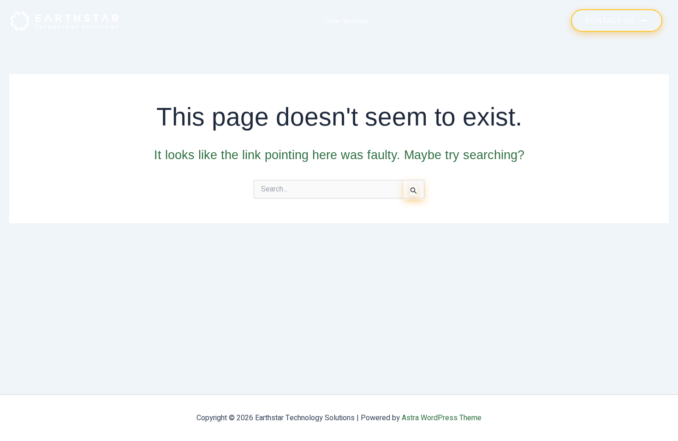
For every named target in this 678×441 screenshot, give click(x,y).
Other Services (346, 20)
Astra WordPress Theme (442, 417)
